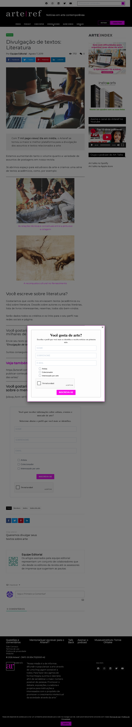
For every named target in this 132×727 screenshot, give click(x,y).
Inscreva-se (66, 392)
